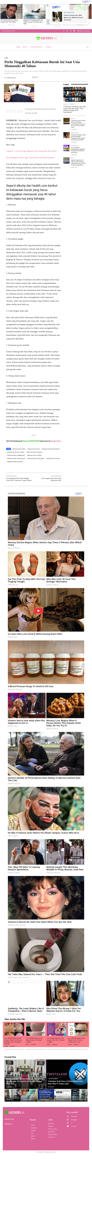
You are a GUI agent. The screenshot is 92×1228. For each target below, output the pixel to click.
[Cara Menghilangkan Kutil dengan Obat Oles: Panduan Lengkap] (56, 1029)
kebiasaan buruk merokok (34, 455)
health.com (39, 185)
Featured (10, 1076)
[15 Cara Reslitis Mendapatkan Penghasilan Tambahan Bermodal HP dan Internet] (66, 148)
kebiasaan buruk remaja (53, 458)
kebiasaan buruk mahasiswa (34, 452)
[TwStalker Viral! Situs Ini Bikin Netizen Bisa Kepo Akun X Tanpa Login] (67, 1074)
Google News (55, 441)
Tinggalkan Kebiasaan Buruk (15, 461)
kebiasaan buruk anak (34, 449)
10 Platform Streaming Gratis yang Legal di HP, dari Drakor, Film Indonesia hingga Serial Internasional (74, 109)
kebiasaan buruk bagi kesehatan (51, 449)
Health (6, 57)
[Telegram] (82, 77)
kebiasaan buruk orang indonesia (16, 458)
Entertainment (74, 132)
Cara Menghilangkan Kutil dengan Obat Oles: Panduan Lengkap (55, 1040)
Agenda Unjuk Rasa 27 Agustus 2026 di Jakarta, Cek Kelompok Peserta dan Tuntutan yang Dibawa (78, 162)
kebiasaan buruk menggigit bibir (16, 455)
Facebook (74, 1116)
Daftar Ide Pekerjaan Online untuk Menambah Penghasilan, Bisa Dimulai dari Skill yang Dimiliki (78, 137)
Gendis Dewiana (11, 77)
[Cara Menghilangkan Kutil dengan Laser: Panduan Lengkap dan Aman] (78, 1029)
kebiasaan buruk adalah (18, 449)
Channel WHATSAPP (31, 441)
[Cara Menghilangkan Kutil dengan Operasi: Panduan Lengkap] (35, 1029)
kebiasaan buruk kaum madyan (15, 452)
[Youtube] (74, 31)
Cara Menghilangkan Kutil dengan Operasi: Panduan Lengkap (34, 1040)
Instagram (74, 1120)
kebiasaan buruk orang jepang (35, 458)
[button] (87, 47)
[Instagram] (67, 31)
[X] (71, 31)
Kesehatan (9, 1087)
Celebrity (59, 1092)
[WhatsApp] (77, 77)
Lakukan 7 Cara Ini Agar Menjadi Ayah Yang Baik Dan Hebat (31, 151)
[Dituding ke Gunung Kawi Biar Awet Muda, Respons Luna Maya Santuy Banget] (62, 1095)
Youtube (73, 1126)
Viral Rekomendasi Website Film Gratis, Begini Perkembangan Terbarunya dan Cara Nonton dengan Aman (78, 124)
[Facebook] (64, 31)
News (72, 158)
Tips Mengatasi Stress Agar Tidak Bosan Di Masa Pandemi (30, 157)
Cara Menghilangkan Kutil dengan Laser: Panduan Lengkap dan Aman (76, 1040)
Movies (65, 104)
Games (75, 1090)
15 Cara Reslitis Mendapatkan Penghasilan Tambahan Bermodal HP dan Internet (78, 150)
